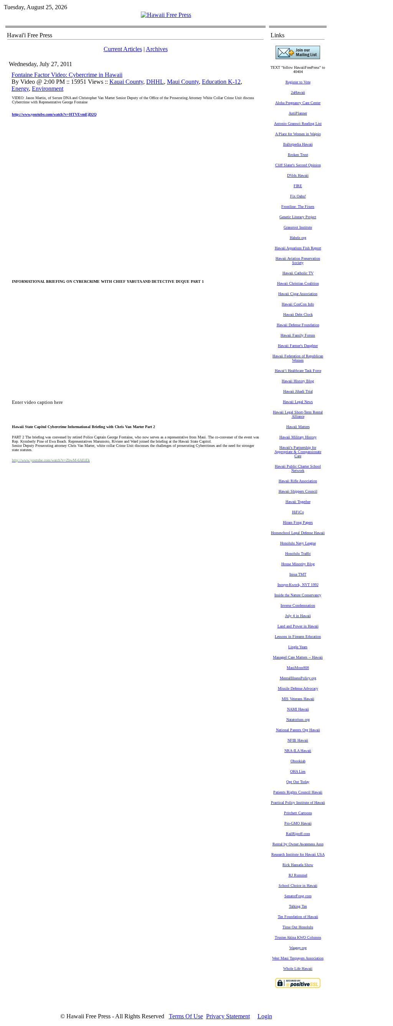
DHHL (155, 81)
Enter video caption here (37, 402)
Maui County (183, 81)
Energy (20, 88)
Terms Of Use (186, 1016)
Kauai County (126, 81)
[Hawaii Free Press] (166, 15)
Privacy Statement (228, 1016)
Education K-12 (221, 81)
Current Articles (123, 49)
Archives (157, 49)
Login (265, 1016)
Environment (47, 88)
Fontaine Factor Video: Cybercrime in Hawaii (67, 74)
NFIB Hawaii (297, 740)
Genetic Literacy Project (297, 217)
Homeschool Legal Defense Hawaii (298, 533)
